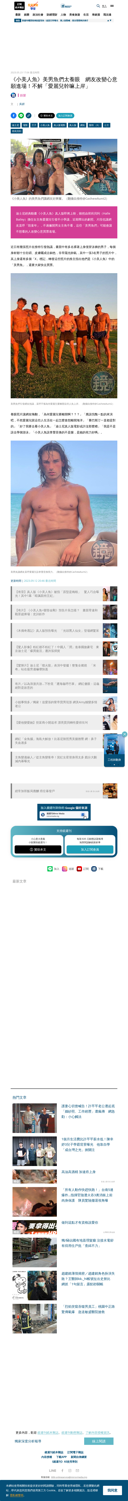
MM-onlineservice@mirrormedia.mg (69, 1477)
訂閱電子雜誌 (76, 1452)
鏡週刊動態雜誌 (72, 1432)
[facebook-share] (13, 115)
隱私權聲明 (16, 1495)
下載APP (61, 1457)
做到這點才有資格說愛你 (80, 1222)
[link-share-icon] (29, 115)
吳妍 (22, 104)
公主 (106, 125)
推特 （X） (94, 125)
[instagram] (70, 1470)
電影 (25, 125)
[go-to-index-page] (66, 6)
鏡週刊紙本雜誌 (48, 1432)
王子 (34, 125)
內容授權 (46, 1457)
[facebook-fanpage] (62, 1470)
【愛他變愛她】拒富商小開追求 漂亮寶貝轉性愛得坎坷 (51, 722)
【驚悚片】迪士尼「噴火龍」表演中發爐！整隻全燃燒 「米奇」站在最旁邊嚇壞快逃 (55, 667)
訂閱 (86, 869)
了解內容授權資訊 (98, 1432)
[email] (77, 1470)
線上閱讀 (99, 1441)
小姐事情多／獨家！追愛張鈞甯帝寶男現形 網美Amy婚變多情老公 (56, 704)
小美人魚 (45, 125)
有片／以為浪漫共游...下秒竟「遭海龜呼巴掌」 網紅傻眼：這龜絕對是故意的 (57, 686)
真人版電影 (59, 125)
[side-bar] (112, 6)
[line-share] (21, 115)
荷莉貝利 (16, 131)
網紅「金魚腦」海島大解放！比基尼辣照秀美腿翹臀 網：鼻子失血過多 (56, 741)
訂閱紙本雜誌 (19, 6)
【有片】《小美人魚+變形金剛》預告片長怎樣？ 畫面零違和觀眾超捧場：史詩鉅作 (56, 612)
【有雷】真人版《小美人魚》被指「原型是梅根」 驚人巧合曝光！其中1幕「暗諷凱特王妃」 (57, 594)
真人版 (72, 125)
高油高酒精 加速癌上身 (79, 1172)
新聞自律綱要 (79, 1457)
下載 (100, 869)
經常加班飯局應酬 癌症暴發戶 (35, 791)
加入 (56, 869)
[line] (52, 1470)
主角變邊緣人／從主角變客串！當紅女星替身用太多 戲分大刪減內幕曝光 (56, 759)
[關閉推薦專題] (124, 734)
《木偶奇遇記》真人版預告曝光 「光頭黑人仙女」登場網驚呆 (57, 631)
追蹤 (71, 869)
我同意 (113, 1490)
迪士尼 (15, 125)
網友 (82, 125)
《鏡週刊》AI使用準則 (64, 1461)
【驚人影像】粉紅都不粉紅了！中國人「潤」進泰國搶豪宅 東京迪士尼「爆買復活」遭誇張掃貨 (57, 649)
